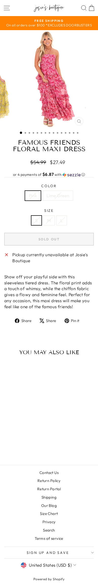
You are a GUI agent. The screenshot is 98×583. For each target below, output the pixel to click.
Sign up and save (48, 552)
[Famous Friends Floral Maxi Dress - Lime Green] (24, 448)
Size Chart (49, 513)
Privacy (49, 521)
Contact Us (49, 472)
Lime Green (57, 195)
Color (49, 186)
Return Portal (49, 489)
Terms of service (49, 538)
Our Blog (49, 505)
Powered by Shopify (49, 579)
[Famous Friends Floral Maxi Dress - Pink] (18, 448)
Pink (33, 195)
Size (49, 210)
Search (49, 530)
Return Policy (49, 480)
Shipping (49, 497)
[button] (49, 174)
